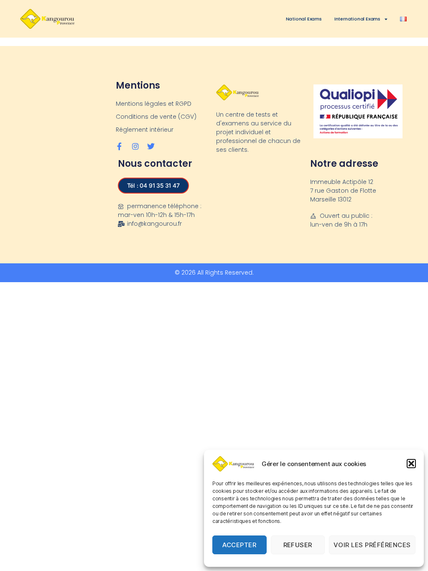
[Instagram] (135, 146)
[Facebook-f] (119, 146)
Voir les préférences (372, 545)
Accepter (239, 545)
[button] (411, 463)
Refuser (298, 545)
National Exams (304, 18)
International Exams (357, 18)
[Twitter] (151, 146)
